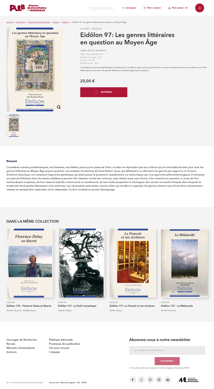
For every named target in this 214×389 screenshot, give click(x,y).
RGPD (84, 383)
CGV (78, 383)
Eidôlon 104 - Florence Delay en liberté (28, 306)
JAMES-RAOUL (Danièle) (93, 51)
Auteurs (11, 352)
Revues (10, 344)
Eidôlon (97, 29)
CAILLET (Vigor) (65, 311)
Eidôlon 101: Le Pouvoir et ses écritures (132, 306)
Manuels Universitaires (20, 348)
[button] (199, 7)
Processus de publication (64, 344)
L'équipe (54, 352)
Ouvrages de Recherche (21, 340)
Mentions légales (68, 383)
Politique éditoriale (61, 340)
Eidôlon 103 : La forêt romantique (77, 306)
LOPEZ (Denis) (115, 311)
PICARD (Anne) (29, 311)
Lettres (85, 29)
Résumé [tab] (11, 161)
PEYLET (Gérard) (13, 311)
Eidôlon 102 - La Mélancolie (177, 306)
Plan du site (54, 383)
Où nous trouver (59, 348)
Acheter (106, 92)
